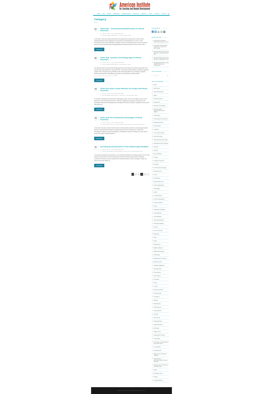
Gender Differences (159, 181)
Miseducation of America (160, 258)
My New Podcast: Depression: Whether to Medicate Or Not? (161, 58)
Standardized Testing (159, 335)
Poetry (155, 282)
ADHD (155, 84)
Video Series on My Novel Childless (160, 354)
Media (155, 241)
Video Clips (136, 13)
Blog (150, 13)
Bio (104, 13)
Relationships (157, 303)
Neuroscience (157, 272)
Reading (156, 300)
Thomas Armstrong (119, 33)
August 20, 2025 (106, 62)
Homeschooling (158, 195)
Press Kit (144, 13)
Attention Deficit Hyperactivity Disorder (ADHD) (159, 110)
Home (98, 13)
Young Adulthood (158, 380)
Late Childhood (157, 216)
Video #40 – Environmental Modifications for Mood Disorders (122, 30)
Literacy (156, 227)
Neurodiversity (115, 35)
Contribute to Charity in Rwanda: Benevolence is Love (161, 41)
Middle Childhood (158, 248)
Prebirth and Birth (158, 289)
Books (109, 13)
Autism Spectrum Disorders (161, 119)
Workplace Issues (158, 373)
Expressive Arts (157, 171)
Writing (155, 377)
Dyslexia (156, 150)
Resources (116, 13)
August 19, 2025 (106, 93)
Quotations (156, 296)
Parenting (156, 279)
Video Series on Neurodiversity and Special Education (160, 360)
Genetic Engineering (159, 185)
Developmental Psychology (161, 140)
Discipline (156, 146)
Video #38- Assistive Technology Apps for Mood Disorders (120, 59)
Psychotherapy (157, 293)
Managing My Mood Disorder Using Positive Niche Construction (161, 64)
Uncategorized (123, 35)
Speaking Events (158, 321)
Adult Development (158, 91)
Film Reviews (157, 178)
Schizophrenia (157, 307)
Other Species (157, 276)
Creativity (156, 129)
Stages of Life (157, 331)
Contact (157, 13)
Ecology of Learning (159, 160)
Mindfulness (157, 255)
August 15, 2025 (106, 149)
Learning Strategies (159, 223)
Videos (129, 35)
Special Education (158, 324)
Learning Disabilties (159, 220)
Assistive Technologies (159, 105)
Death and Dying (158, 136)
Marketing (156, 234)
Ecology (156, 157)
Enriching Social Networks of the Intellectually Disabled (124, 147)
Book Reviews (157, 126)
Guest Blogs (157, 188)
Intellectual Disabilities (108, 151)
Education (156, 164)
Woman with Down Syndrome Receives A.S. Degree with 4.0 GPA (161, 53)
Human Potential (158, 202)
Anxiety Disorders (158, 98)
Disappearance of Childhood (161, 143)
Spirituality (122, 95)
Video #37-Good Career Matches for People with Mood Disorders (123, 89)
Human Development (159, 199)
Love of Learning (158, 230)
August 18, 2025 (106, 122)
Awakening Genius (158, 122)
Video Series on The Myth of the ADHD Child (161, 365)
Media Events (157, 244)
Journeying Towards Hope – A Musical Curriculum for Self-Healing (161, 47)
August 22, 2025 (106, 33)
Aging (155, 95)
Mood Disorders (106, 35)
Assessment (157, 102)
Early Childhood (158, 153)
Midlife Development (159, 251)
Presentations (126, 13)
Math (155, 237)
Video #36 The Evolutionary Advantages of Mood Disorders (121, 119)
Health (155, 192)
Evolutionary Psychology (109, 124)
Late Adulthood (157, 213)
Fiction (155, 174)
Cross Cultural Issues (159, 133)
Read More (99, 49)
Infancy (155, 206)
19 (145, 174)
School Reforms (158, 310)
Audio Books (157, 115)
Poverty (156, 286)
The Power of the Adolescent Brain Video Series (161, 342)
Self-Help (156, 314)
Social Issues (127, 151)
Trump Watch (157, 347)
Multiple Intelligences (159, 265)
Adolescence (157, 88)
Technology (157, 338)
